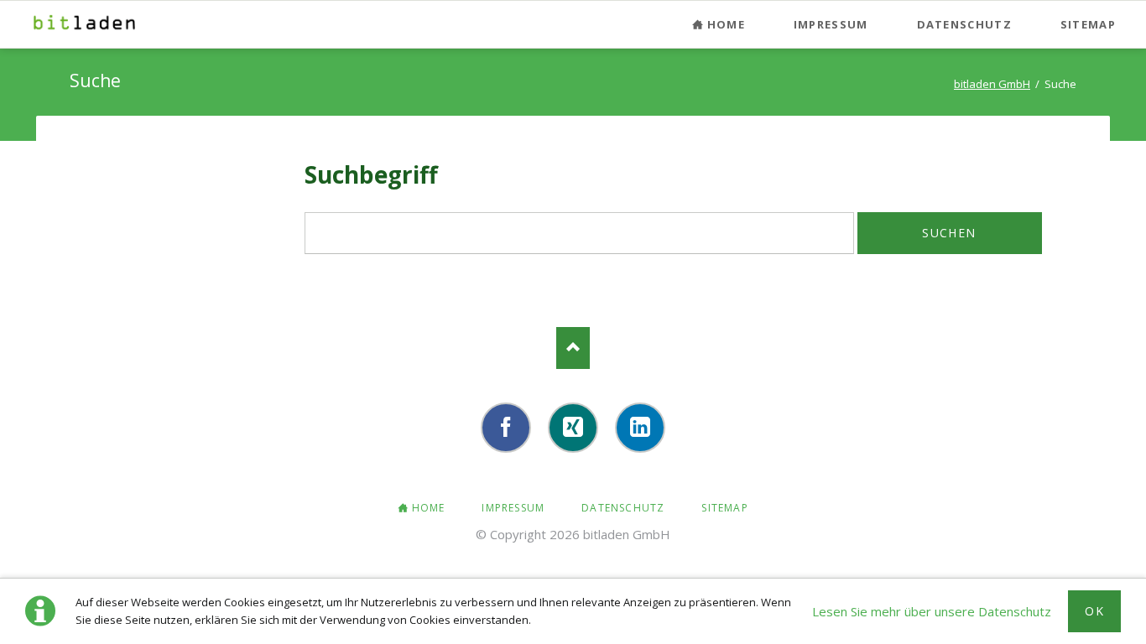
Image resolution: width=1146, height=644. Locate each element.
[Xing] (573, 427)
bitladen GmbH (992, 83)
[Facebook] (506, 427)
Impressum (831, 24)
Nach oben (573, 348)
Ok (1094, 611)
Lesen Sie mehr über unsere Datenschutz (931, 611)
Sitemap (1088, 24)
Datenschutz (964, 24)
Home (726, 24)
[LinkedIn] (640, 427)
